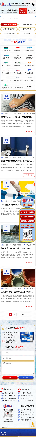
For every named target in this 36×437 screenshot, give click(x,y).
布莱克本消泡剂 (29, 73)
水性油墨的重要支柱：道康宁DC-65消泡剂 (18, 205)
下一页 (23, 314)
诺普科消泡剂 (29, 65)
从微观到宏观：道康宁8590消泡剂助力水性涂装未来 (18, 292)
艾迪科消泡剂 (18, 73)
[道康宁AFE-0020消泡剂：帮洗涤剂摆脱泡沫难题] (18, 103)
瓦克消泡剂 (29, 58)
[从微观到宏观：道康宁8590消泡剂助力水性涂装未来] (18, 278)
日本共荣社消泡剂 (6, 88)
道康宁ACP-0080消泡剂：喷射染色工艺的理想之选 (18, 161)
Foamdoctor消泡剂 (29, 80)
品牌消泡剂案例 (9, 33)
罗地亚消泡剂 (6, 65)
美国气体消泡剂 (6, 80)
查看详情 (29, 131)
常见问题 (27, 33)
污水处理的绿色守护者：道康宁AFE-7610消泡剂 (18, 248)
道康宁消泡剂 (6, 50)
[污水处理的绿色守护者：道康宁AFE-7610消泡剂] (18, 234)
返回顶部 (32, 424)
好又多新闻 (27, 29)
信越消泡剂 (6, 58)
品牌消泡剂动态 (9, 29)
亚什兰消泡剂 (6, 73)
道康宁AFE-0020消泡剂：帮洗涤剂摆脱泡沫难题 (18, 117)
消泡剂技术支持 (27, 24)
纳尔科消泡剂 (18, 80)
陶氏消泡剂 (17, 50)
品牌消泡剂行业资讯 (9, 24)
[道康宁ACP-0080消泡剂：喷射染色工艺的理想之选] (18, 146)
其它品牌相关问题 (18, 88)
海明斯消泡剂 (29, 50)
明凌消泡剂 (17, 65)
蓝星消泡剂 (17, 58)
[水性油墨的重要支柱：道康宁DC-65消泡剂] (18, 190)
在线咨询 (26, 378)
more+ (29, 86)
